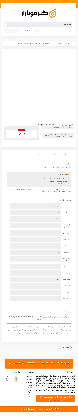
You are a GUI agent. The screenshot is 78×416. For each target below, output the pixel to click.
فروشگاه (29, 376)
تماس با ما (29, 382)
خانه (68, 43)
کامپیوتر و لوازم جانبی (60, 43)
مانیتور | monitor (49, 43)
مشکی (57, 219)
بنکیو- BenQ (56, 206)
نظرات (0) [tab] (39, 154)
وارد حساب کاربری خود (51, 191)
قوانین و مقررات (30, 386)
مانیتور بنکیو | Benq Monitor (58, 135)
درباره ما (29, 379)
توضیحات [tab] (66, 154)
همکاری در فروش (29, 395)
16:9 (58, 279)
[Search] (6, 24)
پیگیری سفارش (30, 391)
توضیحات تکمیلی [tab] (52, 154)
